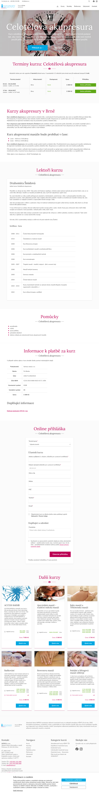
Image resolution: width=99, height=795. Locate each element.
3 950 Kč (92, 700)
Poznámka (32, 527)
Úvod (57, 6)
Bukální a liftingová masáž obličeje (79, 671)
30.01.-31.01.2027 (86, 690)
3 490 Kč (26, 700)
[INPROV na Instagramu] (96, 1)
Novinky (69, 6)
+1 (28, 695)
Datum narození (45, 465)
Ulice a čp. (32, 473)
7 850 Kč (26, 637)
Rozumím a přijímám (73, 780)
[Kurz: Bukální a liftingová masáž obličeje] (82, 658)
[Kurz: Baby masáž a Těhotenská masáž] (82, 593)
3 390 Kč (59, 637)
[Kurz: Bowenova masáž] (49, 658)
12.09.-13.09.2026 (53, 692)
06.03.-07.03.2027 (53, 632)
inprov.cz (31, 20)
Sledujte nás (81, 740)
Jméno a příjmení (48, 457)
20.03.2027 (22, 632)
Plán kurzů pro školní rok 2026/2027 (58, 755)
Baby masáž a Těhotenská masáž (79, 606)
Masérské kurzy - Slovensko (59, 752)
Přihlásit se (37, 48)
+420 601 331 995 (14, 1)
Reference (77, 6)
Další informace (18, 791)
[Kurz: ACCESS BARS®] (17, 593)
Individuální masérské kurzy (59, 750)
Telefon (31, 498)
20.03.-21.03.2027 (86, 692)
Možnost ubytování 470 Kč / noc (17, 411)
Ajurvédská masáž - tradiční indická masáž (48, 606)
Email (31, 506)
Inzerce (28, 748)
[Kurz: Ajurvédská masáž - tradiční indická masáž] (49, 593)
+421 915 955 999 (15, 763)
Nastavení (74, 787)
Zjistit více (22, 643)
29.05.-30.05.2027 (86, 632)
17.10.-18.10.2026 (86, 689)
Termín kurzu (33, 441)
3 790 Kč (92, 637)
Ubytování (86, 6)
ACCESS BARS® (12, 605)
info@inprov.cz (25, 1)
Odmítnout (74, 784)
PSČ (30, 489)
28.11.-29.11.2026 (20, 690)
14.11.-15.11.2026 (86, 629)
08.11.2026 (22, 631)
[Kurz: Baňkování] (17, 658)
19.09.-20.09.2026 (20, 689)
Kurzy (62, 6)
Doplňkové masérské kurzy (59, 746)
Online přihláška (85, 85)
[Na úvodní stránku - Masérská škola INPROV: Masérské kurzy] (8, 6)
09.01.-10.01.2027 (53, 693)
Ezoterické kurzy (56, 748)
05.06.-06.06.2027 (53, 694)
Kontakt (94, 6)
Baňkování (9, 670)
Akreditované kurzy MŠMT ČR (60, 743)
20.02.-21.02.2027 (86, 631)
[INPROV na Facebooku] (94, 1)
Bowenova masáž (45, 670)
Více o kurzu (60, 48)
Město (31, 481)
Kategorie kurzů (59, 740)
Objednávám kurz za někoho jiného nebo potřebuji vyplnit (49, 515)
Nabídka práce (31, 750)
